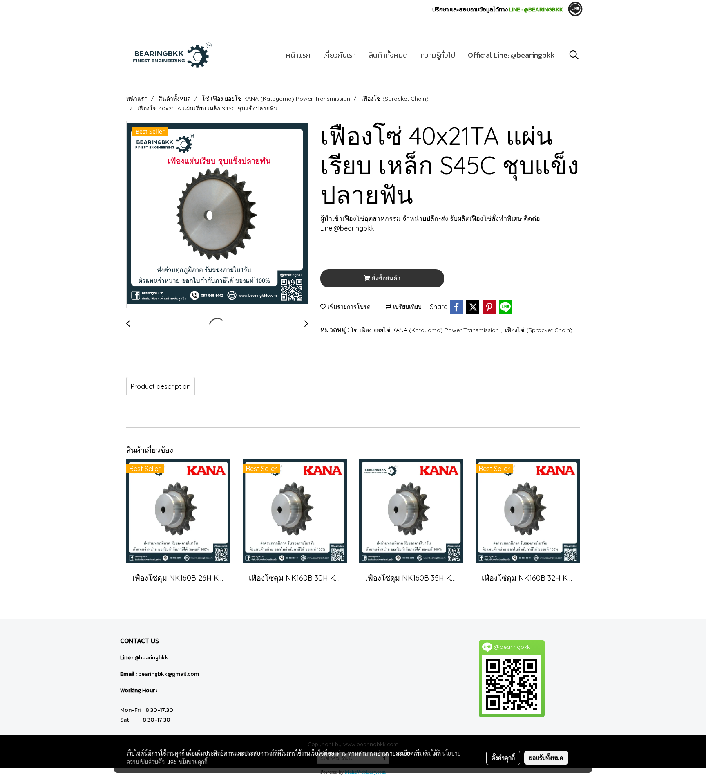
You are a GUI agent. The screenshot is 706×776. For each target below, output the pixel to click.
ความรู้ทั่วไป (437, 55)
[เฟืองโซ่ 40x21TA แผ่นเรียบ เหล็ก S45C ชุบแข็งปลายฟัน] (217, 215)
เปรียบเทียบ (406, 306)
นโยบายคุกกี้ (193, 761)
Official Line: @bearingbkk (511, 55)
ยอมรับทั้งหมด (546, 757)
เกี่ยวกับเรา (339, 55)
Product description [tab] (160, 386)
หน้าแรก (298, 55)
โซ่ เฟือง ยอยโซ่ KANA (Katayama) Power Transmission (425, 330)
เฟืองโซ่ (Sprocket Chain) (538, 330)
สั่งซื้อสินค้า (385, 278)
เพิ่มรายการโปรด (348, 306)
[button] (574, 55)
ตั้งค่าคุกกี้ (503, 757)
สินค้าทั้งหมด (388, 55)
